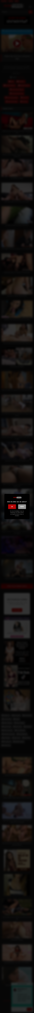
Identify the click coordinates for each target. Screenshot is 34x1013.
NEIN (22, 506)
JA (12, 506)
